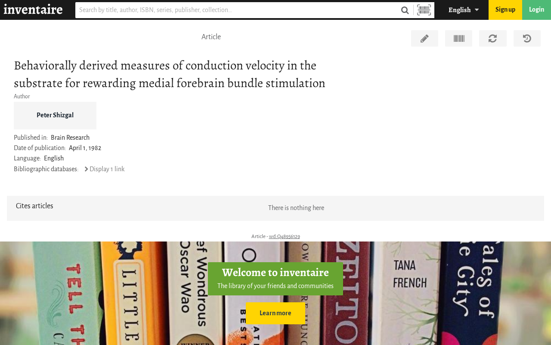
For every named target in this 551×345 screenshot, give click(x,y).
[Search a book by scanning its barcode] (424, 10)
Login (536, 10)
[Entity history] (527, 38)
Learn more (275, 313)
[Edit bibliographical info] (424, 38)
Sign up (505, 10)
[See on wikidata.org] (458, 38)
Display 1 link (107, 169)
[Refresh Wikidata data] (492, 38)
